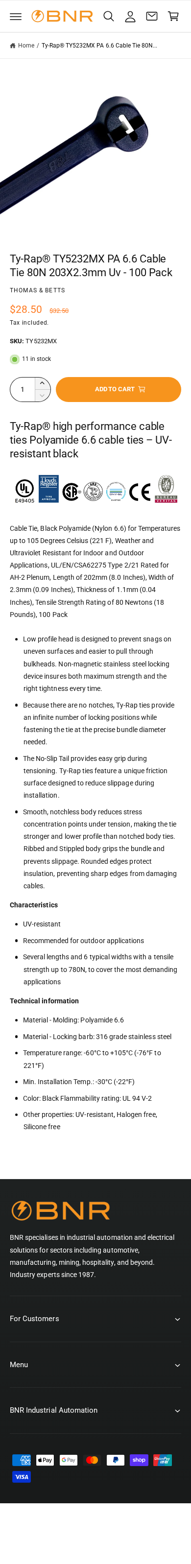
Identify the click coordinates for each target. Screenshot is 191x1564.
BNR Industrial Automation (106, 1533)
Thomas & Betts (37, 290)
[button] (15, 16)
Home (26, 45)
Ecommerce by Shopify (109, 1543)
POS (59, 1543)
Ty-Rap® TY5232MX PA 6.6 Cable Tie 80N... (100, 45)
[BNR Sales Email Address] (152, 16)
